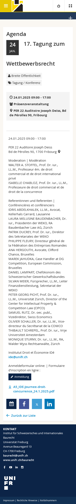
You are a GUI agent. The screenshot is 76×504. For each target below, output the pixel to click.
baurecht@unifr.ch (15, 455)
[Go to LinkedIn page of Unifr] (16, 467)
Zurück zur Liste (23, 415)
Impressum (8, 500)
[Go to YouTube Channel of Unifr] (10, 467)
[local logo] (38, 483)
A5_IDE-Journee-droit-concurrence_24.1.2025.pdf (33, 389)
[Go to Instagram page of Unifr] (22, 467)
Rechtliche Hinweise (27, 500)
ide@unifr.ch (18, 357)
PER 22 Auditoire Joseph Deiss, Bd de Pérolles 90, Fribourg (38, 112)
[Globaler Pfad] (58, 6)
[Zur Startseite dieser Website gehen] (17, 6)
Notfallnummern (48, 500)
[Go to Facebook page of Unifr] (4, 467)
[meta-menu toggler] (70, 6)
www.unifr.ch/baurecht (18, 460)
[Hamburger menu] (6, 6)
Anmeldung (21, 377)
